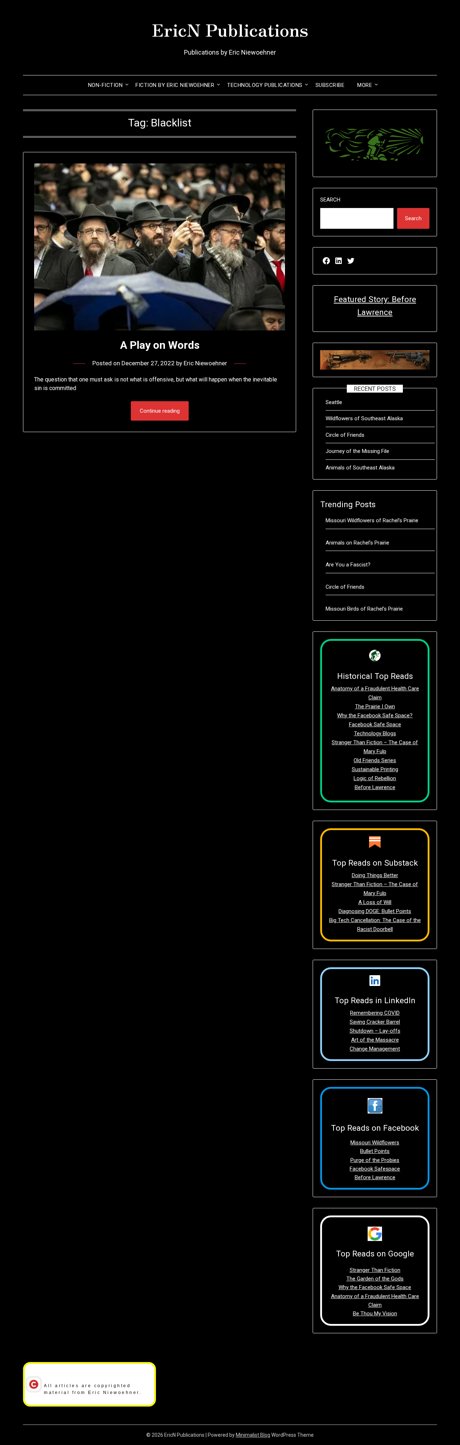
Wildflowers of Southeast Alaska (364, 418)
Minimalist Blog (253, 1435)
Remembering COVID (375, 1013)
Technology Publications (265, 85)
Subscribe (330, 85)
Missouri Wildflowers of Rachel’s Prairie (372, 520)
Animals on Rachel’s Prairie (357, 542)
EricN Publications (230, 29)
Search (330, 199)
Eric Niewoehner (205, 363)
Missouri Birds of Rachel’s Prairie (364, 609)
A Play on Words (159, 345)
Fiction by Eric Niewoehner (174, 85)
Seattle (334, 402)
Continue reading (160, 411)
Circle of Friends (345, 435)
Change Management (375, 1049)
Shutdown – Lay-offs (375, 1031)
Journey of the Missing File (357, 451)
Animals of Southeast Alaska (360, 467)
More (364, 85)
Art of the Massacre (375, 1040)
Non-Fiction (105, 85)
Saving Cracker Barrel (375, 1022)
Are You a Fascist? (348, 564)
